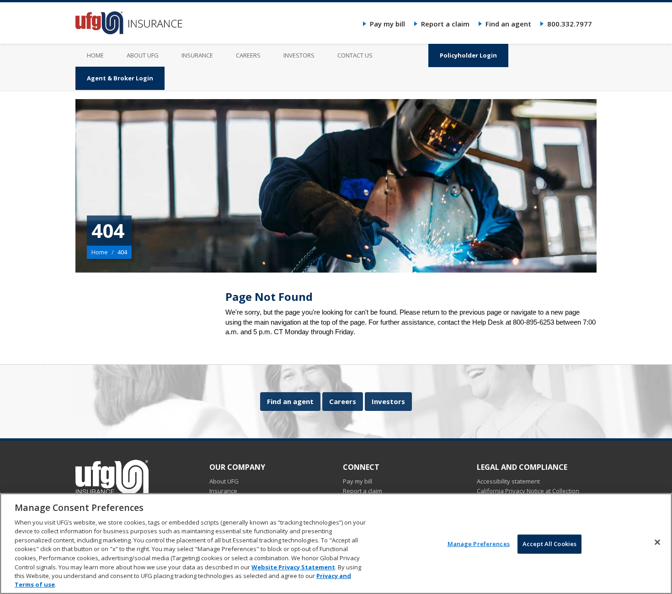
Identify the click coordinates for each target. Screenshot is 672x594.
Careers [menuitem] (248, 55)
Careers (342, 401)
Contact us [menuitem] (355, 55)
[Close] (657, 542)
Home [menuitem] (95, 55)
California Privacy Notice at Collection (528, 491)
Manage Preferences (479, 544)
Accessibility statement (508, 481)
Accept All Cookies (549, 544)
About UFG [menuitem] (143, 55)
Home (99, 252)
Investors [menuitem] (299, 55)
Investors (388, 401)
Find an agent (508, 23)
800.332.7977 (569, 23)
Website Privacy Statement (293, 566)
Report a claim (445, 23)
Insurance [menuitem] (197, 55)
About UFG (224, 481)
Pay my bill (387, 23)
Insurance (223, 491)
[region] (336, 543)
